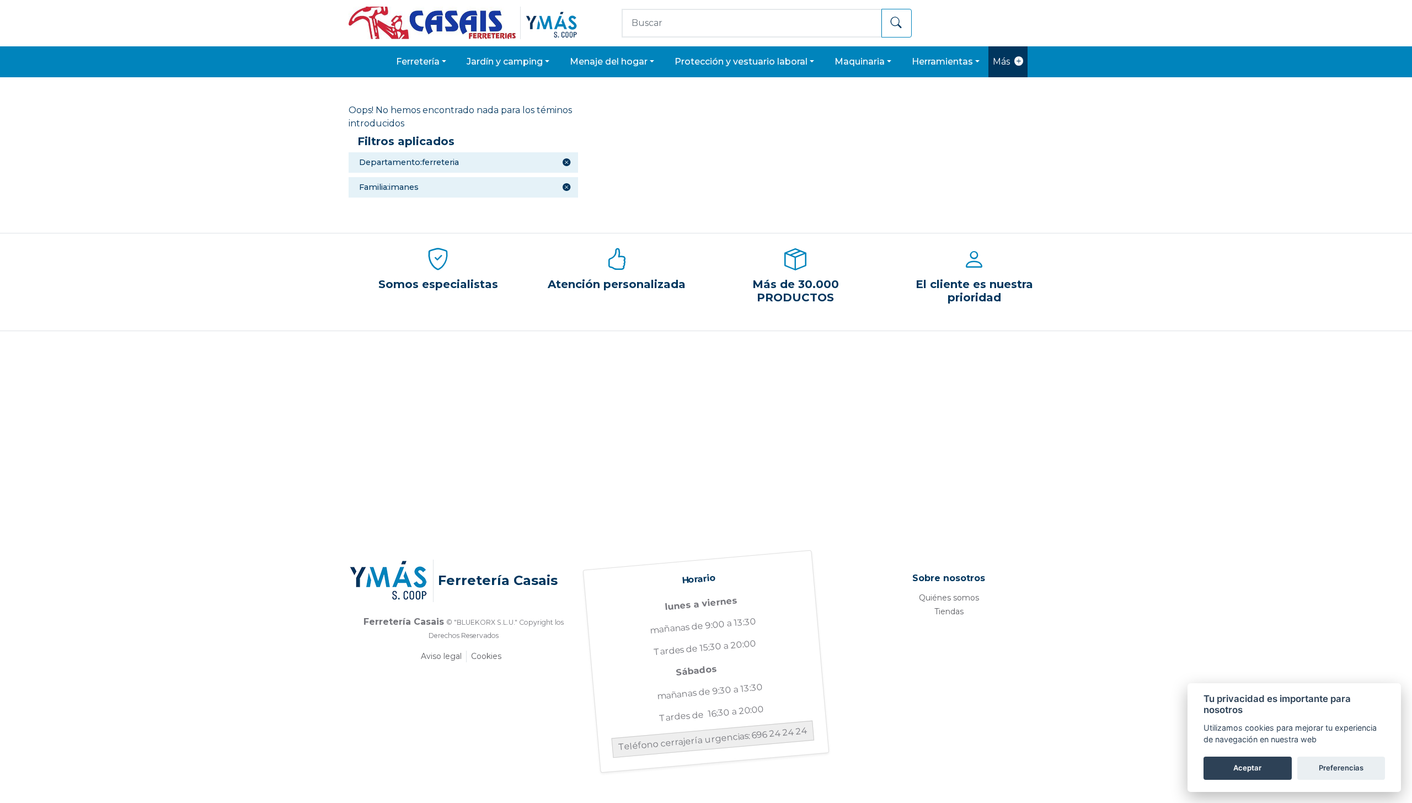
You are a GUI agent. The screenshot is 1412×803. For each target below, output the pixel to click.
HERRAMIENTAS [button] (942, 61)
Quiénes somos (949, 598)
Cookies (486, 656)
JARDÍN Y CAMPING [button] (505, 61)
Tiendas (949, 611)
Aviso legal (441, 656)
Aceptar (1247, 767)
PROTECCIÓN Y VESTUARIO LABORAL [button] (741, 61)
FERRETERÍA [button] (418, 61)
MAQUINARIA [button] (860, 61)
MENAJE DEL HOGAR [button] (609, 61)
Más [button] (1001, 61)
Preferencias (1341, 767)
